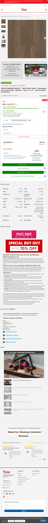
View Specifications (43, 95)
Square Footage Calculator (23, 479)
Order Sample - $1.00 (23, 172)
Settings (4, 521)
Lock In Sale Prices (23, 168)
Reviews (20, 484)
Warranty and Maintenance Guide (13, 338)
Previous (3, 20)
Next (3, 48)
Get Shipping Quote (24, 136)
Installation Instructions (11, 331)
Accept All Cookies (20, 521)
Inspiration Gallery (22, 481)
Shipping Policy (20, 113)
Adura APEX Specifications (12, 335)
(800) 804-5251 (8, 483)
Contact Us (20, 482)
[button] (43, 442)
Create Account (35, 473)
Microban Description (11, 342)
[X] (4, 494)
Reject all (11, 521)
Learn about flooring (22, 477)
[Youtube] (10, 494)
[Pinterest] (13, 494)
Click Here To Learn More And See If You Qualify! (13, 158)
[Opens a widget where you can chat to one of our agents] (43, 520)
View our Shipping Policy (16, 114)
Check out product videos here (12, 75)
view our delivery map (10, 67)
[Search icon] (45, 6)
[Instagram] (4, 496)
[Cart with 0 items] (46, 9)
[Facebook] (7, 494)
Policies (20, 475)
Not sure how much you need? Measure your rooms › (12, 124)
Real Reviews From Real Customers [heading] (11, 442)
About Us (20, 473)
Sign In (33, 475)
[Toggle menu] (1, 10)
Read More (4, 455)
